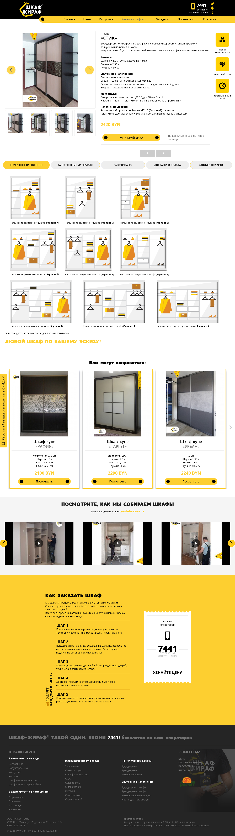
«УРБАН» (191, 446)
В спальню (15, 801)
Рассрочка (106, 19)
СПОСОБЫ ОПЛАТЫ (190, 762)
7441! (114, 737)
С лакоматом (73, 786)
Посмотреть (44, 481)
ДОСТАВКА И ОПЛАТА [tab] (167, 165)
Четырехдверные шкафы (136, 795)
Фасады (161, 19)
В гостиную (15, 805)
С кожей (70, 791)
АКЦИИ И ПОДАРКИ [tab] (211, 165)
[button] (89, 70)
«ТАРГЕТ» (118, 446)
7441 (167, 648)
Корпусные (15, 772)
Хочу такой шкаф (131, 137)
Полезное (184, 19)
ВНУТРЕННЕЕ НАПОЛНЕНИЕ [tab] (26, 165)
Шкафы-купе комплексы (23, 780)
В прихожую (16, 797)
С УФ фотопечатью (76, 774)
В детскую (15, 809)
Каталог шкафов (132, 19)
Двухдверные (129, 766)
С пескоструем (73, 770)
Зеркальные (72, 766)
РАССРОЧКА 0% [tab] (123, 165)
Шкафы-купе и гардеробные (25, 784)
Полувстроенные (19, 768)
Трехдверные (129, 770)
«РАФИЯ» (44, 446)
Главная (69, 19)
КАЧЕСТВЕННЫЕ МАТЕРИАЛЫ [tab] (75, 165)
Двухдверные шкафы (134, 787)
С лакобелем (72, 782)
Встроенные (16, 763)
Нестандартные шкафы (135, 799)
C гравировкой (73, 799)
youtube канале (132, 511)
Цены (87, 19)
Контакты (209, 19)
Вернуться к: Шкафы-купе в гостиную (186, 137)
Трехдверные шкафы (134, 791)
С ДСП (68, 778)
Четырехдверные (132, 774)
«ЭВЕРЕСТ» (163, 153)
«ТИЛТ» (147, 153)
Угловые (14, 776)
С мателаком (73, 795)
